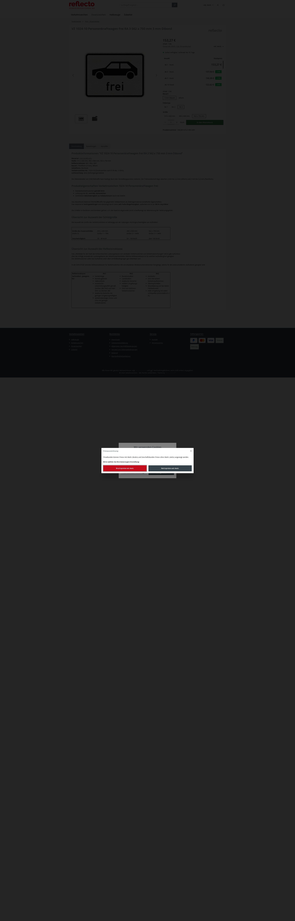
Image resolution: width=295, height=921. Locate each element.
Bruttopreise (125, 468)
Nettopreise (170, 468)
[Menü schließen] (191, 451)
